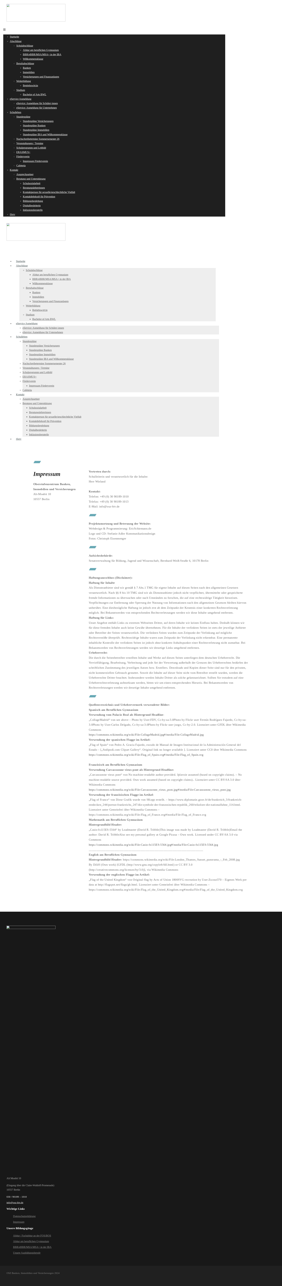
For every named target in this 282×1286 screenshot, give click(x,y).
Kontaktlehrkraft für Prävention (39, 196)
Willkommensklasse (33, 58)
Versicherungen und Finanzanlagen (41, 76)
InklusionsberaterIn (33, 210)
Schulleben (15, 112)
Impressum (18, 1222)
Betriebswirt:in (30, 85)
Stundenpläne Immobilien (36, 130)
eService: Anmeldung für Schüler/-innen (37, 103)
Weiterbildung (23, 81)
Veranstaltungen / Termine (29, 143)
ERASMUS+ (23, 152)
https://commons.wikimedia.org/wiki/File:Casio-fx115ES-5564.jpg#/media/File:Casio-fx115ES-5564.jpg (153, 844)
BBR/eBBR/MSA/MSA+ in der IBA (42, 54)
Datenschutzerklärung (24, 1216)
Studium (20, 90)
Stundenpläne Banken (34, 125)
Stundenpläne (23, 116)
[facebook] (8, 1278)
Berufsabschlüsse (25, 63)
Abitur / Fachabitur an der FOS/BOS (32, 1235)
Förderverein (23, 156)
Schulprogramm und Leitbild (31, 147)
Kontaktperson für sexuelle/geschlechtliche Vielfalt (49, 192)
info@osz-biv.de (15, 1202)
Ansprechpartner (24, 174)
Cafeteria (21, 165)
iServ (12, 214)
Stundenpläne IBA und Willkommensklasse (45, 134)
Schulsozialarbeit (31, 183)
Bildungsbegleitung (33, 201)
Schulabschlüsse (24, 45)
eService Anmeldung (20, 99)
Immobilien (29, 72)
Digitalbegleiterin (32, 205)
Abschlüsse (16, 41)
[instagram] (14, 1278)
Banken (27, 67)
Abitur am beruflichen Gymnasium (41, 50)
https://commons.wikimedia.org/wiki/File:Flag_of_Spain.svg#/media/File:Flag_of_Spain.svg (146, 754)
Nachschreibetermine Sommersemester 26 (37, 139)
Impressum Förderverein (35, 161)
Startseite (14, 36)
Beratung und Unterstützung (31, 178)
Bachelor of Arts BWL (34, 94)
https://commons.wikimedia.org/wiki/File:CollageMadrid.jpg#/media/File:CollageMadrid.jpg (146, 734)
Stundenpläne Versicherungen (38, 121)
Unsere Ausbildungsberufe (26, 1252)
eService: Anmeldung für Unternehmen (36, 107)
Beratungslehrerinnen (34, 187)
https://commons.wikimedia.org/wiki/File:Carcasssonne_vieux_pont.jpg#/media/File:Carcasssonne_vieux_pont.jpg (160, 789)
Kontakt (14, 170)
